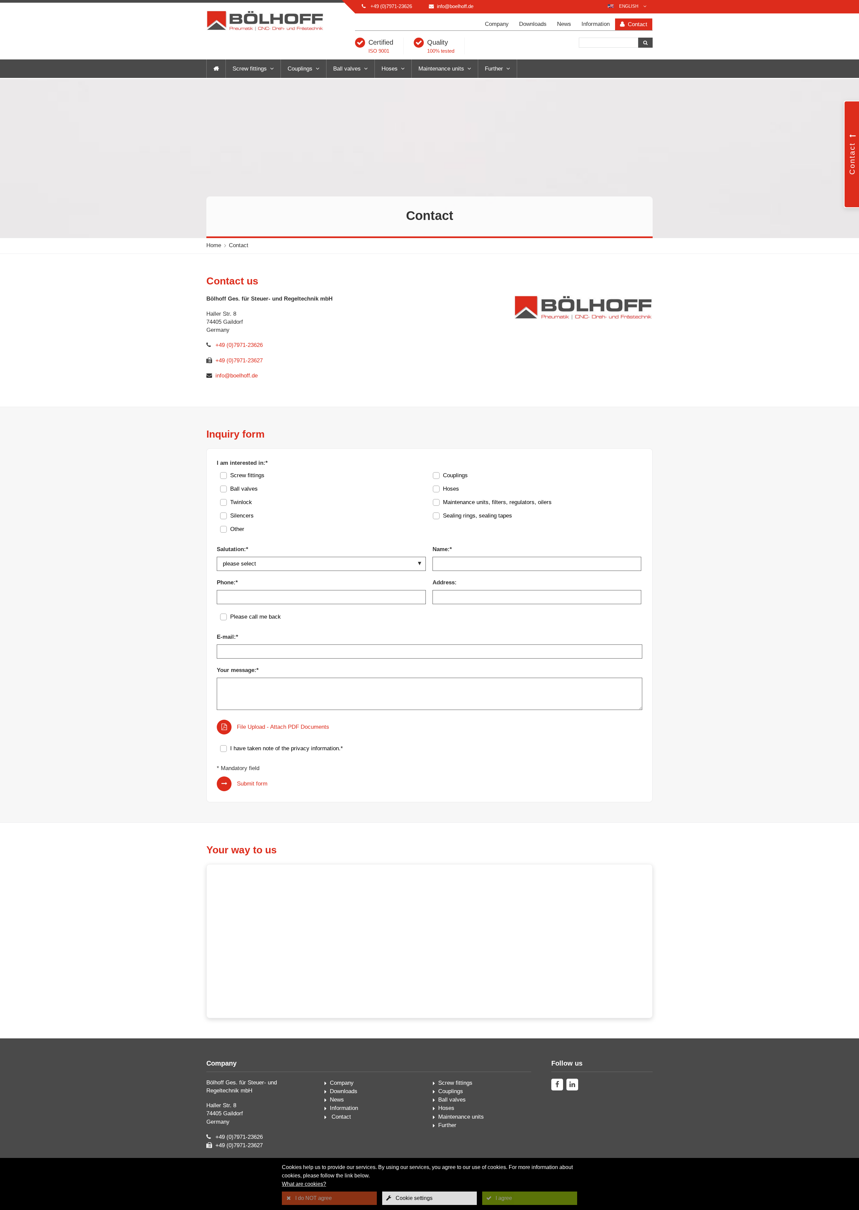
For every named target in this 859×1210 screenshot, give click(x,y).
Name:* (442, 549)
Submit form (252, 783)
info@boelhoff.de (455, 6)
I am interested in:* (242, 463)
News (564, 24)
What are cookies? (304, 1184)
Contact (636, 24)
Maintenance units (441, 68)
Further (494, 68)
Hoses (390, 68)
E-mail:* (227, 637)
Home (213, 245)
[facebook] (557, 1084)
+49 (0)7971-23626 (391, 6)
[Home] (216, 68)
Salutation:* (232, 549)
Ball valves (347, 68)
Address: (445, 582)
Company (497, 24)
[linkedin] (572, 1084)
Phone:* (227, 582)
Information (596, 24)
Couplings (300, 68)
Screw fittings (250, 68)
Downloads (533, 24)
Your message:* (238, 670)
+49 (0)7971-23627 (239, 360)
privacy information (315, 748)
